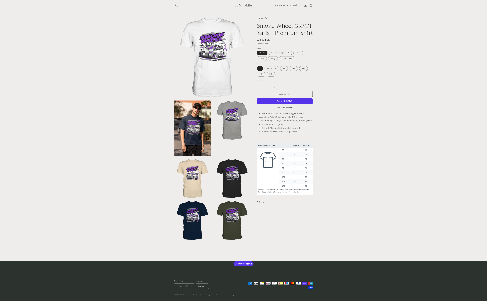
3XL (303, 69)
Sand (298, 53)
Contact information (222, 295)
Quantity (260, 80)
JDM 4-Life (183, 295)
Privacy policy (209, 295)
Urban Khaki (287, 58)
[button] (176, 5)
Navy (273, 58)
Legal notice (236, 295)
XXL (293, 69)
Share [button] (261, 202)
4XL (261, 74)
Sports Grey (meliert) (280, 53)
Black (261, 58)
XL (284, 69)
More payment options (285, 107)
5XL (271, 74)
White (262, 53)
